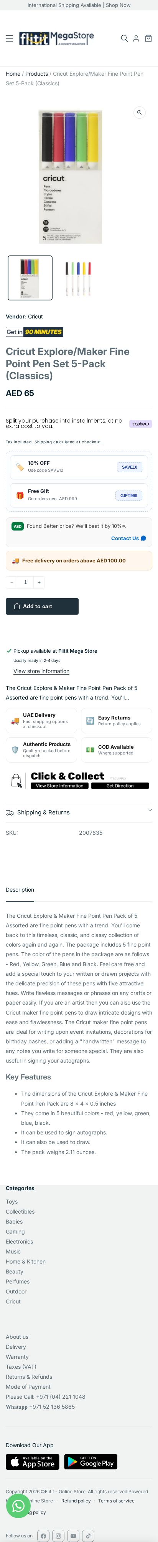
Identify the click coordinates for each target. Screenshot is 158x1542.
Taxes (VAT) (21, 1366)
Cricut (13, 1301)
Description (20, 889)
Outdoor (16, 1291)
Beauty (14, 1271)
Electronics (19, 1241)
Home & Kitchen (26, 1261)
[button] (124, 38)
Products (36, 73)
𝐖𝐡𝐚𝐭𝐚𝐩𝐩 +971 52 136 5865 (40, 1406)
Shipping (43, 441)
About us (17, 1336)
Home (13, 73)
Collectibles (20, 1211)
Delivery (16, 1346)
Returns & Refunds (29, 1376)
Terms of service (116, 1501)
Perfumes (18, 1281)
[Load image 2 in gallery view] (78, 277)
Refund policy (76, 1501)
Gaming (15, 1231)
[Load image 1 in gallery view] (30, 277)
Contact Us (125, 538)
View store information (41, 671)
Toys (12, 1201)
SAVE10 (129, 467)
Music (13, 1251)
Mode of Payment (28, 1386)
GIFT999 (128, 495)
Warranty (17, 1356)
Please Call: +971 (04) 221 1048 (46, 1396)
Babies (14, 1221)
